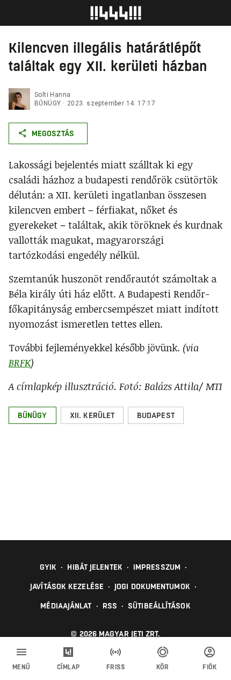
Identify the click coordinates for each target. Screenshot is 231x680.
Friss (115, 667)
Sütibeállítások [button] (159, 605)
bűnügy (47, 103)
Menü (21, 667)
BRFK (20, 362)
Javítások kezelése (67, 586)
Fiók (209, 667)
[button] (32, 415)
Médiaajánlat (65, 605)
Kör (162, 667)
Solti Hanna (52, 94)
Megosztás (53, 133)
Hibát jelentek (94, 567)
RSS (110, 605)
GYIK (48, 567)
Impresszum (157, 567)
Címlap (68, 667)
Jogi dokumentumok (152, 586)
